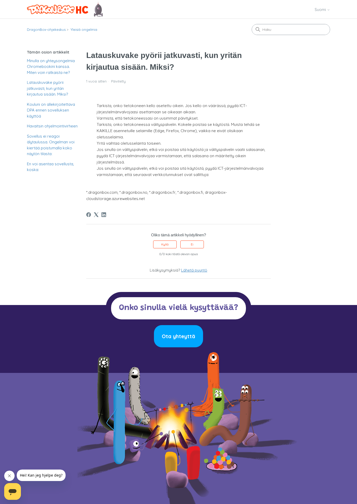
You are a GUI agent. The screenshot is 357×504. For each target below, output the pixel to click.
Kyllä (165, 244)
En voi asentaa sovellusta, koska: (50, 166)
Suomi (321, 9)
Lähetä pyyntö (194, 270)
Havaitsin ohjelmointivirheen (52, 126)
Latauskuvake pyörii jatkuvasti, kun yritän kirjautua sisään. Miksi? (47, 88)
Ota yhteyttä (178, 336)
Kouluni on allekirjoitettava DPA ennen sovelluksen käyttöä (51, 110)
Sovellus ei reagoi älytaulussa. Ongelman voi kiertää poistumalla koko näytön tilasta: (50, 145)
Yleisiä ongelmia (84, 29)
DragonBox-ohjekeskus (46, 29)
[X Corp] (96, 214)
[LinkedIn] (103, 214)
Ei (192, 244)
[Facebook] (88, 214)
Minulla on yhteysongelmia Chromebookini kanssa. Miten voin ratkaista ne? (51, 66)
